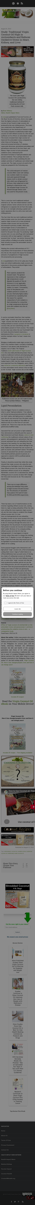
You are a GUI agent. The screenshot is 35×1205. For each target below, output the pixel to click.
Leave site (17, 609)
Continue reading (17, 614)
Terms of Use (10, 596)
